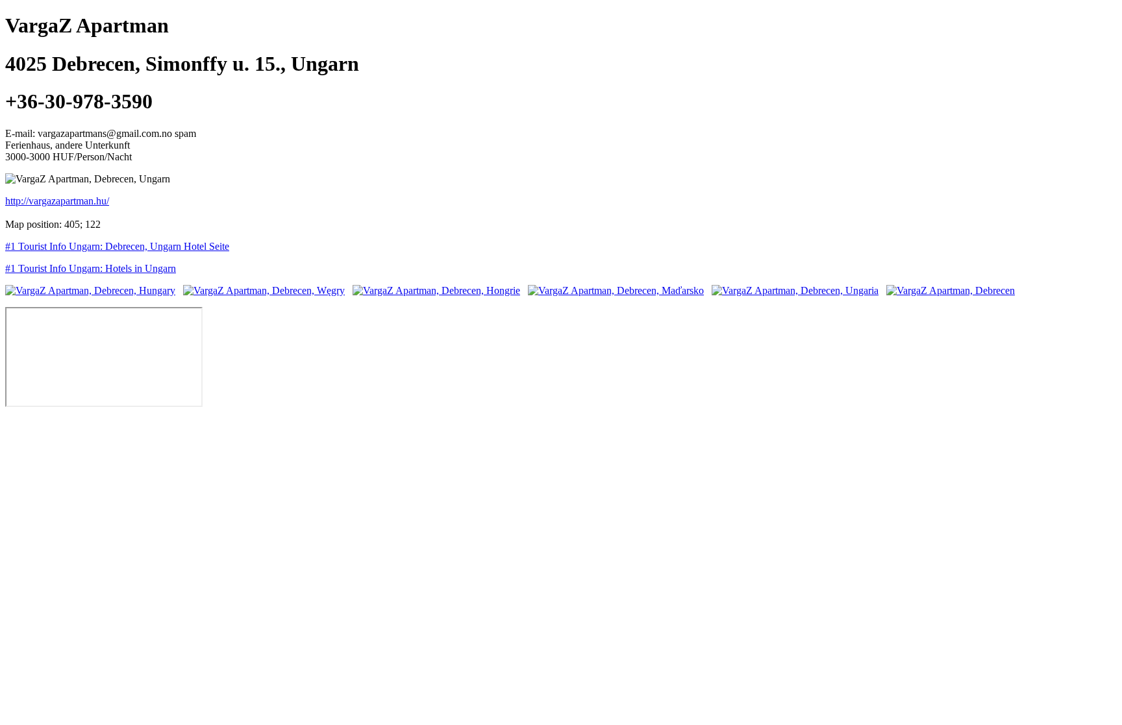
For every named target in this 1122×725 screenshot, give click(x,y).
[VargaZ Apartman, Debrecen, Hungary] (90, 290)
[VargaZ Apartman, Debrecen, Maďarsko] (616, 290)
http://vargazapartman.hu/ (57, 200)
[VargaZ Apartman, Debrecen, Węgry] (264, 290)
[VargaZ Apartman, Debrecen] (950, 290)
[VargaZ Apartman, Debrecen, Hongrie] (436, 290)
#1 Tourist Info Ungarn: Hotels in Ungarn (90, 268)
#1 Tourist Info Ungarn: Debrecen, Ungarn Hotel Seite (117, 246)
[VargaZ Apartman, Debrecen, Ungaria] (795, 290)
